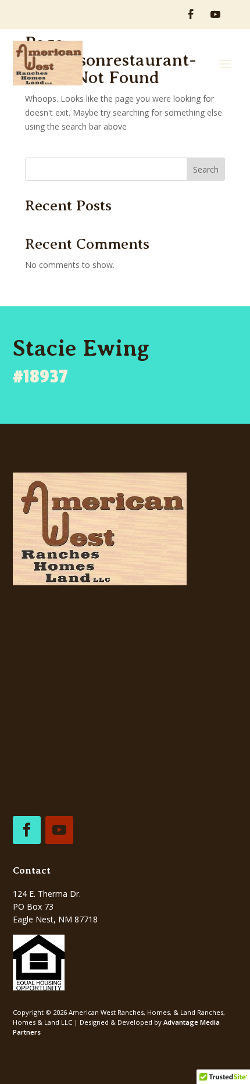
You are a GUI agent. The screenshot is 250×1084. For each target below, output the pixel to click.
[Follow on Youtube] (215, 14)
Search (206, 169)
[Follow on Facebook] (191, 14)
